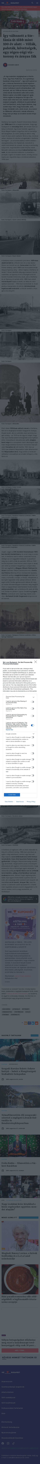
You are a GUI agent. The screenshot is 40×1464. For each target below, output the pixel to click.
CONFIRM (12, 795)
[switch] (32, 702)
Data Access (20, 801)
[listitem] (20, 697)
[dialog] (20, 732)
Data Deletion (9, 801)
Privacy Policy (31, 801)
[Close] (36, 662)
